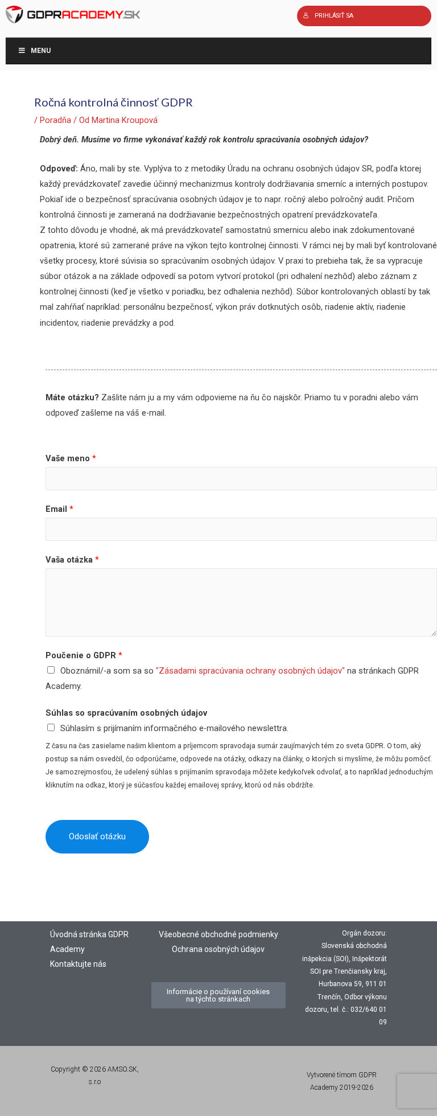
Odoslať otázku (97, 836)
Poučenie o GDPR (84, 655)
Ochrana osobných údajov (218, 949)
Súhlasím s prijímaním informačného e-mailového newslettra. (174, 728)
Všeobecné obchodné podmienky (218, 934)
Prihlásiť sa (334, 15)
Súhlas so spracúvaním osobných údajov (126, 713)
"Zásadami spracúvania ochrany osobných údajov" (250, 671)
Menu (41, 51)
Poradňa (55, 120)
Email (59, 509)
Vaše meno (71, 458)
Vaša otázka (72, 560)
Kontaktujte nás (78, 964)
